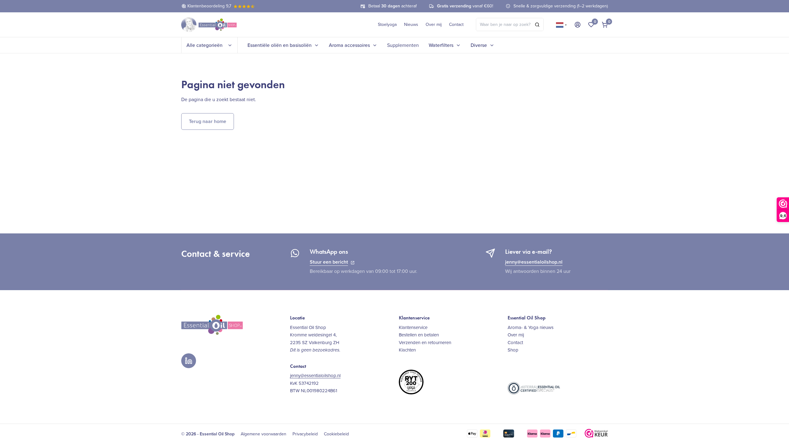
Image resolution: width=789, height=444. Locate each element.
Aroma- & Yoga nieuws (531, 327)
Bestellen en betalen (419, 334)
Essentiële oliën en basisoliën (279, 45)
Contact (456, 25)
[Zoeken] (537, 24)
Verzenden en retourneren (425, 342)
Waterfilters (441, 45)
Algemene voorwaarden (263, 434)
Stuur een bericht (329, 262)
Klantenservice (413, 327)
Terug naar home (207, 121)
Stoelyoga (387, 25)
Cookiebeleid (336, 434)
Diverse (479, 45)
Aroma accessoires (349, 45)
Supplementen (403, 45)
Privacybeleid (305, 434)
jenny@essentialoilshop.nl (533, 262)
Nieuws (411, 25)
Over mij (434, 25)
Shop (513, 350)
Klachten (407, 350)
